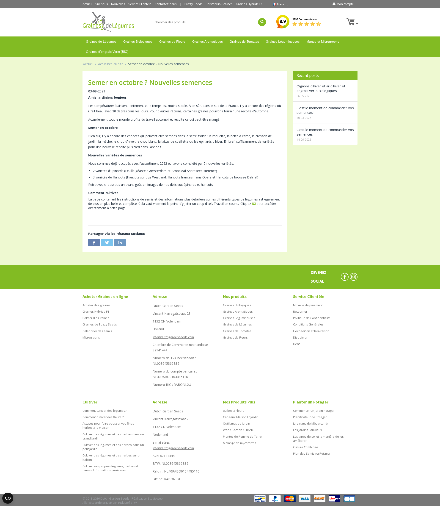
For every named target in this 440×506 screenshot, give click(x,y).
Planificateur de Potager (310, 417)
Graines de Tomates (244, 41)
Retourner (300, 311)
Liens (296, 344)
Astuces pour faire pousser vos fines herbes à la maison (108, 425)
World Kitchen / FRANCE (239, 430)
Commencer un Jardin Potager (314, 411)
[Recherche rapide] (262, 22)
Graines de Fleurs (172, 41)
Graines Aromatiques (207, 41)
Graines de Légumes (101, 41)
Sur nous (101, 4)
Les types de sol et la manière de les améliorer (318, 438)
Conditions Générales (308, 324)
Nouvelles (118, 4)
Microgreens (91, 337)
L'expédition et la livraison (311, 331)
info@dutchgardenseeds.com (173, 337)
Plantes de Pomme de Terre (242, 436)
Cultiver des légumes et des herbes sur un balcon (111, 457)
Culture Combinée (305, 447)
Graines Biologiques (137, 41)
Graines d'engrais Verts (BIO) (107, 51)
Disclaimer (300, 337)
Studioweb (155, 498)
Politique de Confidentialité (312, 318)
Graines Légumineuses (283, 41)
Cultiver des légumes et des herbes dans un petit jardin (113, 447)
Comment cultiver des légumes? (104, 411)
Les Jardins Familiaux (307, 430)
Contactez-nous (166, 4)
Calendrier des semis (97, 331)
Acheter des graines (96, 305)
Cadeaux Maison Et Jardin (240, 417)
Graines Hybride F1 (249, 4)
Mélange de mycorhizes (239, 443)
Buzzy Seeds (193, 4)
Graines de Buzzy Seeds (99, 324)
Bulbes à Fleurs (233, 411)
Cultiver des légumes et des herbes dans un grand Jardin (113, 436)
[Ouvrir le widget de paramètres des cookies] (7, 498)
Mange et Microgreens (322, 41)
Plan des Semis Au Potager (311, 453)
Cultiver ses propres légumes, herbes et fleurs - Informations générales (110, 468)
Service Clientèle (139, 4)
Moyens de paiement (308, 305)
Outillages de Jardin (236, 423)
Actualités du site (110, 64)
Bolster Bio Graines (219, 4)
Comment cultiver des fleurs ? (103, 417)
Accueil (87, 4)
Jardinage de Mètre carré (310, 423)
